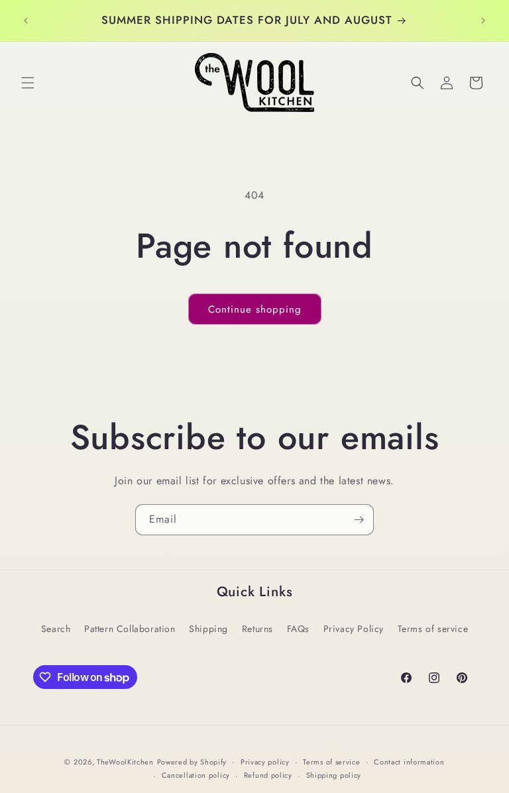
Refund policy (268, 775)
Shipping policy (334, 775)
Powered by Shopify (192, 762)
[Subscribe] (358, 519)
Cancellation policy (196, 775)
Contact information (409, 762)
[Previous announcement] (25, 20)
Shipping (208, 628)
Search (56, 628)
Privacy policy (265, 762)
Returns (257, 628)
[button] (27, 82)
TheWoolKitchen (125, 762)
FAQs (298, 628)
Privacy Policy (353, 628)
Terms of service (433, 628)
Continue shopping (255, 309)
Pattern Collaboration (130, 628)
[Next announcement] (483, 20)
